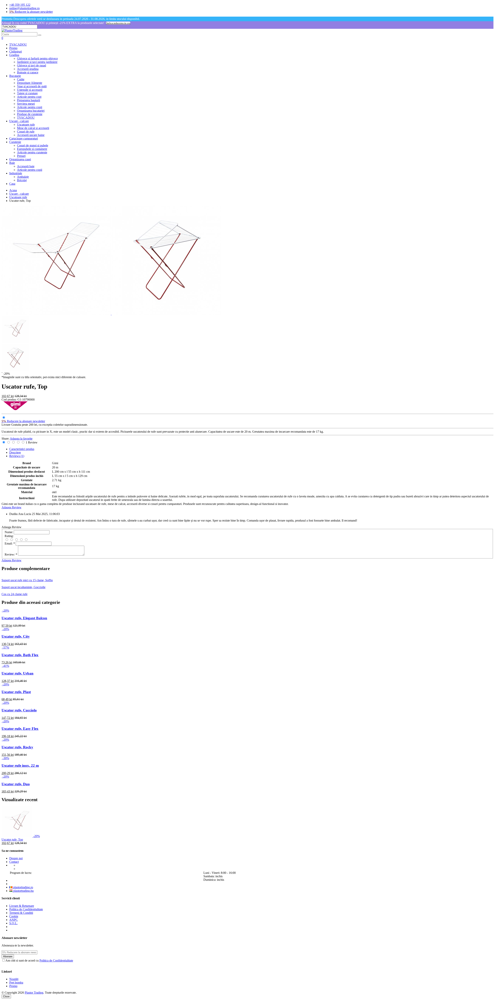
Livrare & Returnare (21, 905)
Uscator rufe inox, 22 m (20, 765)
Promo (13, 48)
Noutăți (13, 979)
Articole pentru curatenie (32, 152)
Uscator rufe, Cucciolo (19, 710)
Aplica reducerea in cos (118, 23)
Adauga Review (11, 507)
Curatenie (15, 142)
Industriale (15, 173)
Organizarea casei (20, 159)
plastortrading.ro (22, 887)
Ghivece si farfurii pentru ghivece (37, 58)
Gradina (14, 55)
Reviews (16, 456)
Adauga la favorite (21, 438)
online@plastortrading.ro (24, 8)
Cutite (20, 79)
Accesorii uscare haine (30, 135)
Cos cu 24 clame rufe (14, 594)
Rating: (9, 536)
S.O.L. (13, 923)
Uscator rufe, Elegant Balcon (24, 618)
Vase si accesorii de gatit (32, 86)
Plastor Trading (34, 992)
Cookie (13, 916)
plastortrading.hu (23, 890)
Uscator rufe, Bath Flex (20, 655)
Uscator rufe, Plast (16, 692)
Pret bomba (16, 982)
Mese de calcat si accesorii (33, 128)
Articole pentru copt (29, 96)
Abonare (7, 956)
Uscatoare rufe (26, 124)
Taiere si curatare (27, 93)
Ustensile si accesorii (29, 89)
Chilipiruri (15, 51)
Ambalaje (23, 176)
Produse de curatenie (29, 114)
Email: (10, 543)
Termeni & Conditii (21, 912)
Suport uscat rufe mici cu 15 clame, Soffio (27, 580)
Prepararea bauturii (28, 100)
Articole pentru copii (29, 107)
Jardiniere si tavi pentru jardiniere (37, 62)
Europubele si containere (32, 149)
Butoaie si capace (27, 72)
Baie (12, 162)
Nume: (9, 532)
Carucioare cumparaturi (23, 138)
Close (6, 996)
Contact (14, 861)
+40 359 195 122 (19, 4)
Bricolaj (22, 180)
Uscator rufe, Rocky (17, 747)
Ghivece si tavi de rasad (31, 65)
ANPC (13, 919)
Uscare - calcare (19, 121)
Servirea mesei (26, 103)
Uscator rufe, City (16, 636)
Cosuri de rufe (25, 131)
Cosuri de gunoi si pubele (32, 145)
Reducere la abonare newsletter (31, 11)
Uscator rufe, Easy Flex (20, 729)
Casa (12, 183)
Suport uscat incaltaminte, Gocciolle (23, 587)
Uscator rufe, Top (12, 839)
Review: (11, 554)
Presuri (21, 155)
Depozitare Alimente (29, 82)
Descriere (15, 452)
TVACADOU (18, 44)
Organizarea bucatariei (30, 110)
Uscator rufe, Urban (17, 673)
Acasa (13, 190)
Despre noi (16, 858)
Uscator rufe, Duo (16, 784)
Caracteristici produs (21, 449)
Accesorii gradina (27, 69)
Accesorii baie (25, 166)
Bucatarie (15, 75)
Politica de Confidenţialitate (26, 909)
